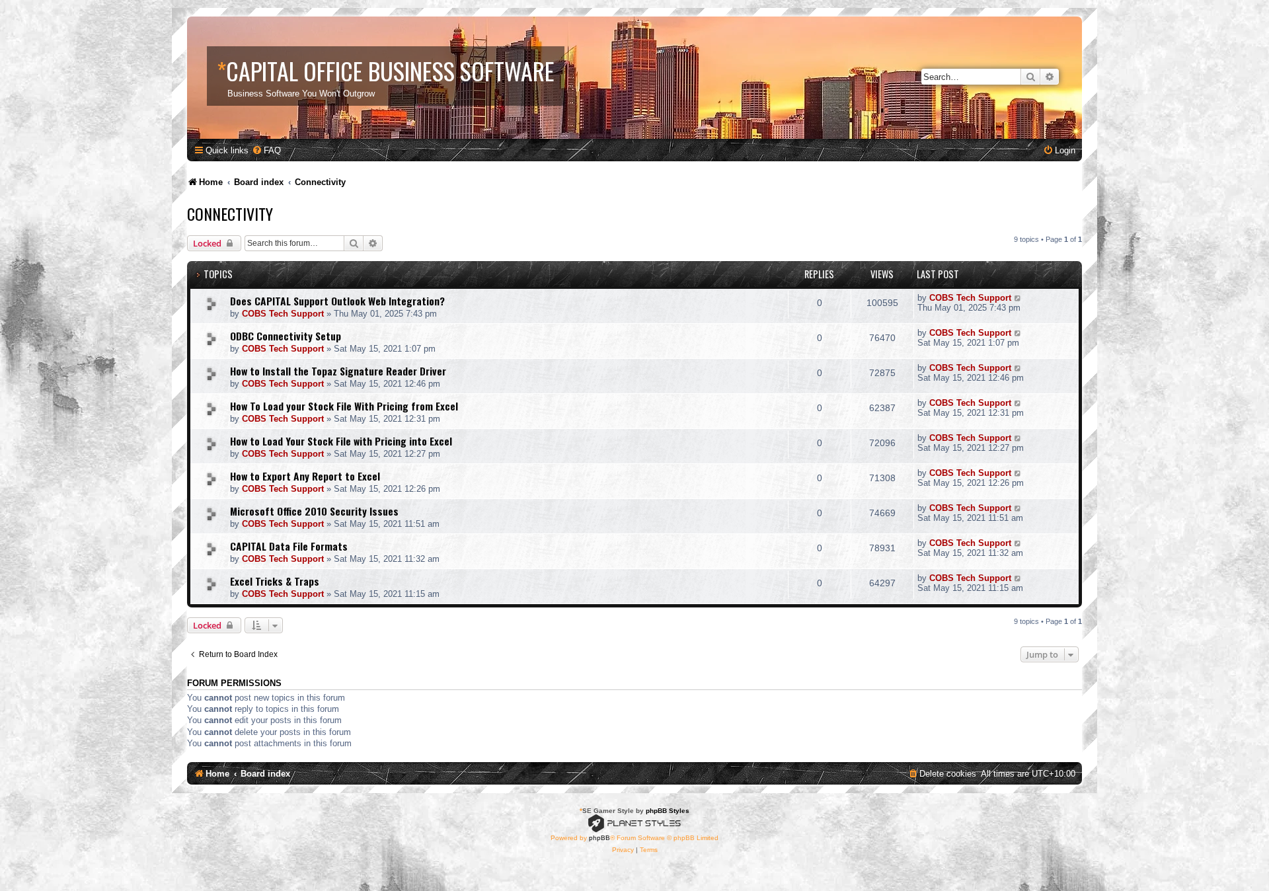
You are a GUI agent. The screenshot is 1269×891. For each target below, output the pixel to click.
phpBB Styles (667, 810)
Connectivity (230, 213)
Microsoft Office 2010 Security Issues (314, 511)
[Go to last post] (1018, 298)
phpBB (599, 837)
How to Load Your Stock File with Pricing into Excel (341, 441)
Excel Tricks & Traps (274, 581)
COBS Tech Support (283, 314)
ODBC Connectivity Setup (285, 336)
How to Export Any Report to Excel (305, 476)
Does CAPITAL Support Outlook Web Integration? (337, 301)
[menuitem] (266, 150)
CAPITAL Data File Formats (289, 546)
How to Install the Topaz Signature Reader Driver (338, 371)
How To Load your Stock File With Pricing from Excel (344, 406)
